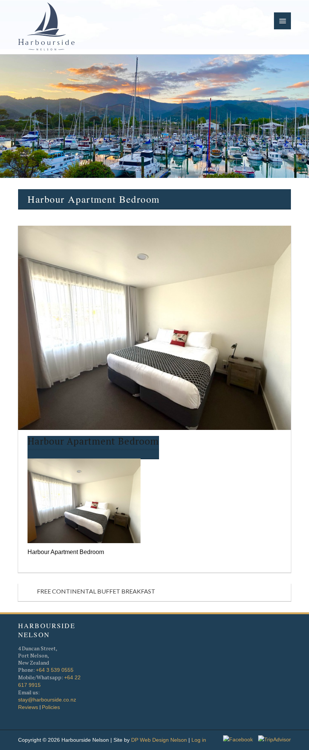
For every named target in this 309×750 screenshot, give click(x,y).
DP (134, 740)
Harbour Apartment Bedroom (93, 441)
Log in (198, 740)
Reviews (28, 707)
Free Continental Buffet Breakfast (96, 591)
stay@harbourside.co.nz (47, 700)
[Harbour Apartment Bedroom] (84, 500)
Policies (51, 707)
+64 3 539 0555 (54, 670)
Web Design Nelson (163, 740)
